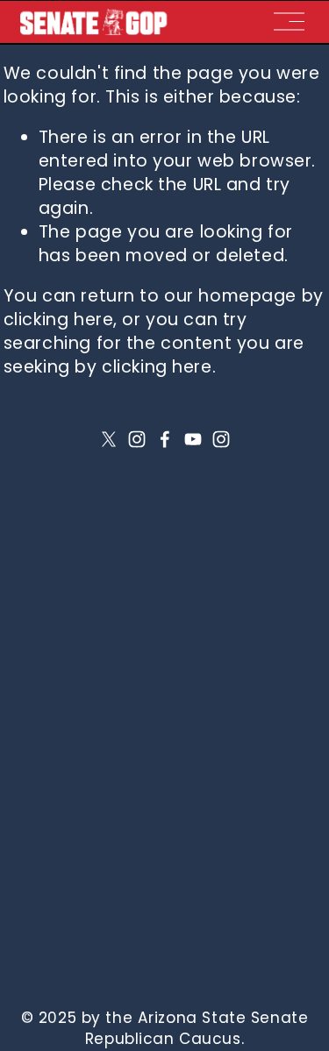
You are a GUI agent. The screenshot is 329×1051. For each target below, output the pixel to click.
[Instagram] (137, 439)
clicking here (59, 319)
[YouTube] (193, 439)
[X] (109, 439)
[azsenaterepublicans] (221, 439)
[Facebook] (165, 439)
